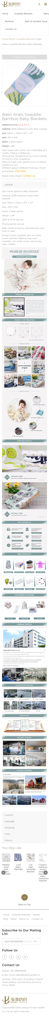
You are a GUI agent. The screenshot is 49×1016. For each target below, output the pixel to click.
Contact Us (10, 29)
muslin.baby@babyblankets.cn (24, 975)
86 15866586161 (18, 971)
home (5, 39)
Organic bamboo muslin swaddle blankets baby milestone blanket (31, 873)
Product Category (24, 57)
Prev (3, 873)
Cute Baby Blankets (6, 867)
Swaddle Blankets (23, 14)
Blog (5, 919)
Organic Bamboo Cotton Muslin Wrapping (43, 869)
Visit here (20, 171)
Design (36, 915)
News (13, 919)
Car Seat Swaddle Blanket (18, 868)
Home (5, 14)
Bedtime (9, 21)
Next (46, 873)
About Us (24, 919)
